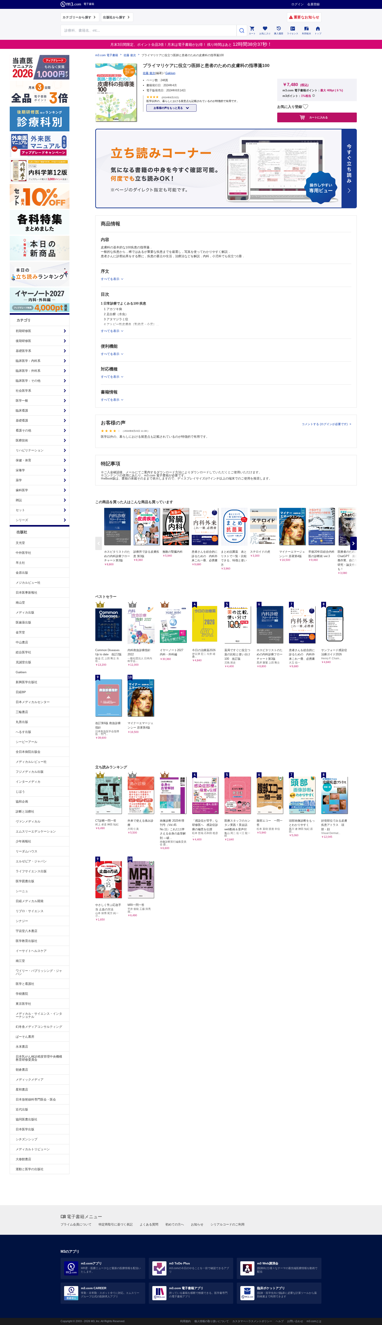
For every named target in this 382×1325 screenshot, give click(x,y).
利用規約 (185, 1321)
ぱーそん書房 (25, 1036)
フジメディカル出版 (30, 771)
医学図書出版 (25, 881)
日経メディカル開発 (30, 901)
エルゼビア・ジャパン (31, 861)
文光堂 (20, 543)
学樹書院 (22, 993)
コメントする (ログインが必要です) (325, 424)
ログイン (297, 4)
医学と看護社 (25, 984)
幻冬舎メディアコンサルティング (39, 1026)
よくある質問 (149, 1224)
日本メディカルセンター (33, 702)
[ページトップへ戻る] (369, 1318)
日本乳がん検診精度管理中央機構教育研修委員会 (39, 1058)
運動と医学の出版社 (30, 1169)
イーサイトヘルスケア (31, 951)
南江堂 (20, 961)
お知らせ (197, 1224)
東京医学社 (23, 1003)
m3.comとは (314, 1321)
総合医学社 (23, 652)
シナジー (22, 921)
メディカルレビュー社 (31, 761)
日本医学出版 (25, 1129)
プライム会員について (76, 1224)
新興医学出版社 (26, 682)
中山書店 (22, 642)
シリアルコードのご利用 (227, 1224)
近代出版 (22, 1109)
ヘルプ (280, 1321)
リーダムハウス (26, 851)
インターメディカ (28, 781)
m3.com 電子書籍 (106, 55)
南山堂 (20, 602)
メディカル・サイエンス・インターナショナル (39, 1015)
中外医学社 (23, 552)
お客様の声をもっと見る (168, 107)
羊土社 (20, 562)
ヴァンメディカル (28, 821)
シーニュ (22, 891)
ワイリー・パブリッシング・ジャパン (39, 972)
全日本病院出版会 (28, 752)
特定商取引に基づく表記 (116, 1224)
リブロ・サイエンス (30, 911)
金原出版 (22, 572)
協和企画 (22, 801)
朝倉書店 (22, 1069)
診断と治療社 (25, 811)
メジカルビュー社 (28, 582)
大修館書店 (23, 1159)
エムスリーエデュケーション (36, 831)
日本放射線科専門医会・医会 (36, 1099)
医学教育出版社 (26, 941)
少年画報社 (23, 841)
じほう (20, 791)
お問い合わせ (295, 1321)
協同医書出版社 (26, 1119)
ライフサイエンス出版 (31, 871)
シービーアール (26, 742)
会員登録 (313, 4)
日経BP (21, 692)
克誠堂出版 (23, 662)
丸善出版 (22, 722)
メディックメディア (30, 1079)
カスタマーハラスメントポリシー (252, 1321)
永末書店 (22, 1046)
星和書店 (22, 1089)
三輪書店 (22, 712)
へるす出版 (23, 732)
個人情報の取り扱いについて (211, 1321)
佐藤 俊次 (130, 55)
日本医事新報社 (26, 592)
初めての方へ (174, 1224)
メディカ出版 (25, 612)
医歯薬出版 (23, 622)
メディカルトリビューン (33, 1149)
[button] (353, 543)
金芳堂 (20, 632)
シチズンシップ (26, 1139)
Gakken (21, 672)
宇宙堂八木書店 (26, 931)
